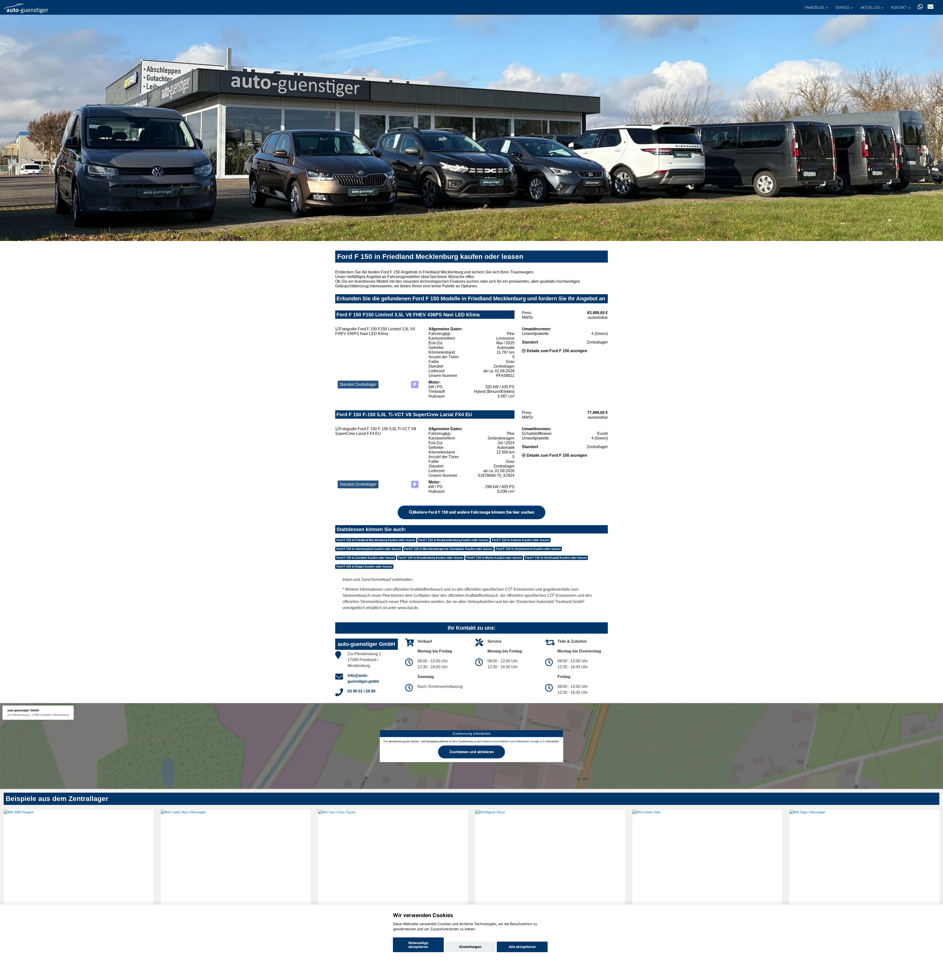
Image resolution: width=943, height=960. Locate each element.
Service (842, 7)
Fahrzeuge (814, 7)
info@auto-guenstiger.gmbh (363, 678)
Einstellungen (470, 947)
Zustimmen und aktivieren (471, 752)
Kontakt (899, 7)
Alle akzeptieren (522, 947)
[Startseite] (26, 8)
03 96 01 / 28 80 (361, 691)
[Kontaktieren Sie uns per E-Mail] (930, 6)
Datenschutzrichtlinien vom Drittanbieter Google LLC (513, 741)
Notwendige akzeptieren (418, 945)
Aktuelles (870, 7)
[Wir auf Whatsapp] (920, 6)
